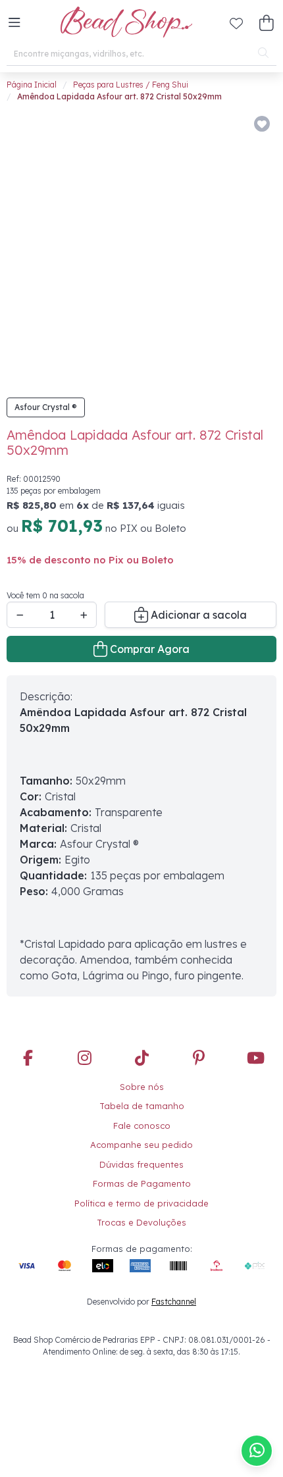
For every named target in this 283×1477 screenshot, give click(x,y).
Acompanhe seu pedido (141, 1136)
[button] (14, 23)
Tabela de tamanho (141, 1097)
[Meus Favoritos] (236, 23)
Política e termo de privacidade (141, 1194)
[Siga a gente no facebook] (28, 1050)
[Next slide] (255, 242)
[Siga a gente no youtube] (255, 1050)
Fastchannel (173, 1293)
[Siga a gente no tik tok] (141, 1050)
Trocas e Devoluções (141, 1213)
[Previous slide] (30, 242)
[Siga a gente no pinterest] (199, 1050)
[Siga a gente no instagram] (85, 1050)
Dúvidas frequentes (141, 1156)
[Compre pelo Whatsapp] (256, 1450)
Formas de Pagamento (142, 1175)
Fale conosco (141, 1117)
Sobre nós (142, 1078)
